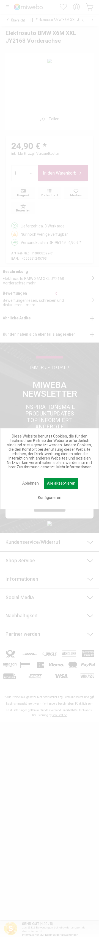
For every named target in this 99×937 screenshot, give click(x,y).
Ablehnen (30, 483)
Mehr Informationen (74, 467)
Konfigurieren (49, 497)
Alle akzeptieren (61, 483)
